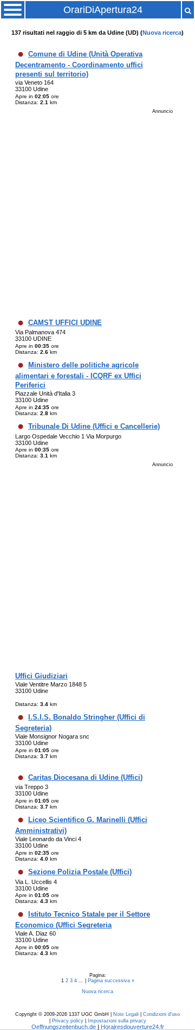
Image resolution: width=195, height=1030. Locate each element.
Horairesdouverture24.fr (132, 1026)
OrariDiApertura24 (102, 9)
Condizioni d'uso (161, 1014)
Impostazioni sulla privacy (117, 1020)
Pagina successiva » (111, 980)
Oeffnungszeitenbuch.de (63, 1026)
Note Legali (126, 1014)
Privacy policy (67, 1020)
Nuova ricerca (161, 32)
